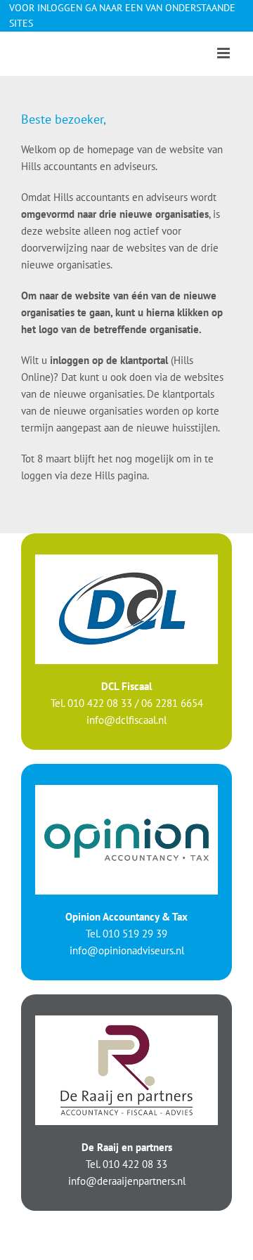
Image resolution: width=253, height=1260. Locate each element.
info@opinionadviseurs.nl (127, 950)
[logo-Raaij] (126, 1020)
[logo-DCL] (126, 559)
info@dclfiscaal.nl (126, 720)
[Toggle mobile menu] (224, 53)
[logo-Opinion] (126, 790)
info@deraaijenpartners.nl (127, 1181)
